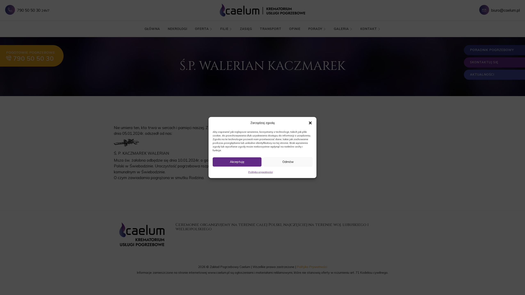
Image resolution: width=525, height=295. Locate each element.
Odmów (288, 162)
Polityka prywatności (260, 172)
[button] (310, 123)
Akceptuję (237, 162)
